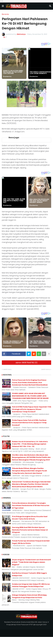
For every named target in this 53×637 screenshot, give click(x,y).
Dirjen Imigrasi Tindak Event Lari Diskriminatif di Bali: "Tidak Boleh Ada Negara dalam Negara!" (31, 562)
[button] (3, 6)
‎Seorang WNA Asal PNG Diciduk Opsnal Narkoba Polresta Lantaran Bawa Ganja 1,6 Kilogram (30, 529)
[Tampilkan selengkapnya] (49, 354)
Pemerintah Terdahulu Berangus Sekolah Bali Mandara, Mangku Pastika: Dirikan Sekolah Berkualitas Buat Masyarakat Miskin (31, 484)
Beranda (5, 14)
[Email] (44, 354)
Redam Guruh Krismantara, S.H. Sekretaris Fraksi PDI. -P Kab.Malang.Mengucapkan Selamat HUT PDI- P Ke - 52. (30, 444)
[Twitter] (28, 354)
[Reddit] (34, 354)
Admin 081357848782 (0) (26, 362)
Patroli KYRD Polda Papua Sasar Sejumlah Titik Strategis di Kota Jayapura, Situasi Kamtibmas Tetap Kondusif (31, 409)
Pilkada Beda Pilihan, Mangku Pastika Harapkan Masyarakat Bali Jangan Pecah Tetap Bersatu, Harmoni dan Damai (29, 470)
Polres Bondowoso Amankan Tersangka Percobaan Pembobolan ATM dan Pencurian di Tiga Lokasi (30, 505)
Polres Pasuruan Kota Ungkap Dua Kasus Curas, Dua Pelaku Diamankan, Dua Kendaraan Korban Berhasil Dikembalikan (30, 382)
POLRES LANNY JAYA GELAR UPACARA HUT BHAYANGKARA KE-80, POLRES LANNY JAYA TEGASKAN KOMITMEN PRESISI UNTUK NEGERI (30, 395)
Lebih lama (45, 369)
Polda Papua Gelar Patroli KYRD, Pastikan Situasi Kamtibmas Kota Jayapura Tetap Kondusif (29, 422)
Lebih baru (7, 369)
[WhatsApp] (39, 354)
